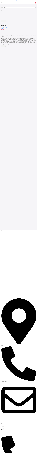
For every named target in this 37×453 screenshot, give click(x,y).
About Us (2, 422)
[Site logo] (18, 0)
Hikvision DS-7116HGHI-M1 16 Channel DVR (4, 24)
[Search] (35, 2)
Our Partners (2, 425)
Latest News (2, 433)
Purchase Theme (3, 434)
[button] (3, 21)
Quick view (4, 19)
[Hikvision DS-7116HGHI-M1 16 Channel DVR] (5, 13)
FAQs (1, 423)
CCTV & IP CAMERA (4, 27)
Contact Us (2, 428)
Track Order (2, 431)
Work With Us (3, 426)
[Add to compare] (2, 19)
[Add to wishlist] (7, 19)
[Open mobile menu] (1, 1)
